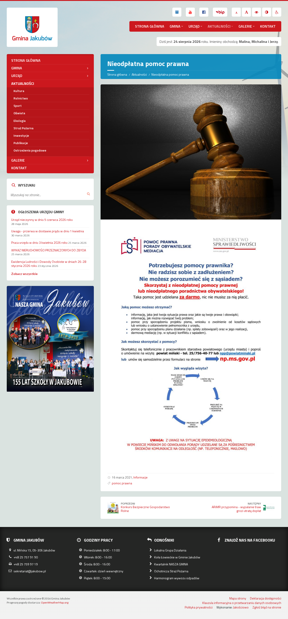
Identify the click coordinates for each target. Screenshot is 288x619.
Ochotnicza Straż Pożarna (171, 571)
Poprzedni (128, 503)
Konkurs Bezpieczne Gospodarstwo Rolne (145, 509)
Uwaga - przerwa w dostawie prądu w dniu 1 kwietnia (47, 231)
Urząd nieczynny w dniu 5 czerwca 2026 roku (42, 219)
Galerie (245, 26)
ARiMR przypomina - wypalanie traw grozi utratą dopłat (236, 509)
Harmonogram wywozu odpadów (176, 578)
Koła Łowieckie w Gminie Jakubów (177, 557)
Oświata (19, 113)
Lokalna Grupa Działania (170, 550)
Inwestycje (21, 135)
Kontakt (268, 26)
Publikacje (21, 142)
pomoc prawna (122, 483)
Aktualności (219, 26)
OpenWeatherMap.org (54, 602)
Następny (254, 503)
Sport (18, 105)
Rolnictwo (21, 98)
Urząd (194, 26)
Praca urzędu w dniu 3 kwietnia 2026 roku (39, 242)
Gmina (175, 26)
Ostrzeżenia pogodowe (30, 150)
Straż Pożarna (24, 128)
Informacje (140, 477)
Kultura (19, 90)
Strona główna (149, 26)
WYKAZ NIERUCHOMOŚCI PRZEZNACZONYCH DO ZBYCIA (48, 250)
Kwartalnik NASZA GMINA (171, 564)
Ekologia (20, 120)
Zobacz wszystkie (24, 274)
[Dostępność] (276, 12)
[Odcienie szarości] (266, 12)
